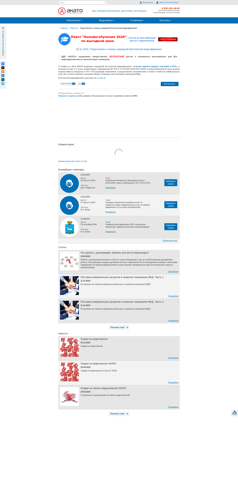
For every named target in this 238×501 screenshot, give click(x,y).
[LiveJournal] (2, 79)
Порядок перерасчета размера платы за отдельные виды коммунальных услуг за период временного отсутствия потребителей (127, 204)
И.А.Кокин (78, 69)
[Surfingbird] (2, 83)
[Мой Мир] (2, 76)
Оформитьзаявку (171, 182)
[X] (2, 68)
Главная (64, 28)
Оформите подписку (67, 96)
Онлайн (85, 175)
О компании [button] (136, 20)
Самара (85, 219)
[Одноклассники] (2, 72)
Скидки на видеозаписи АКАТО (98, 363)
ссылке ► (101, 78)
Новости (74, 28)
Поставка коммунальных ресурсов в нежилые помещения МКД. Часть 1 (122, 277)
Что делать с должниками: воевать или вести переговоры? (115, 252)
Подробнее (110, 188)
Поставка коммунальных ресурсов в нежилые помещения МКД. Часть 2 (122, 301)
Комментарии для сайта (72, 161)
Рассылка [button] (165, 20)
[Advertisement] (119, 117)
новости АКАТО (67, 84)
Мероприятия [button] (74, 20)
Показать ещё (117, 327)
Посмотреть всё (170, 241)
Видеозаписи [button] (106, 20)
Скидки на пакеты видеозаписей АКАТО (103, 388)
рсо (81, 84)
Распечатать (169, 84)
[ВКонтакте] (2, 64)
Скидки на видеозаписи (94, 339)
